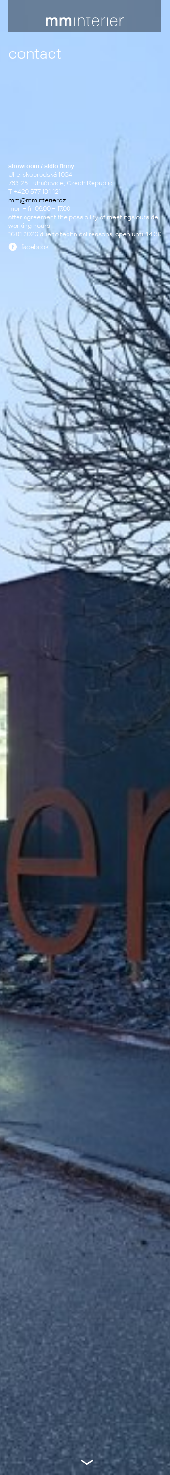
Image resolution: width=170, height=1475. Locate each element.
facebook (35, 247)
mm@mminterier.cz (37, 200)
